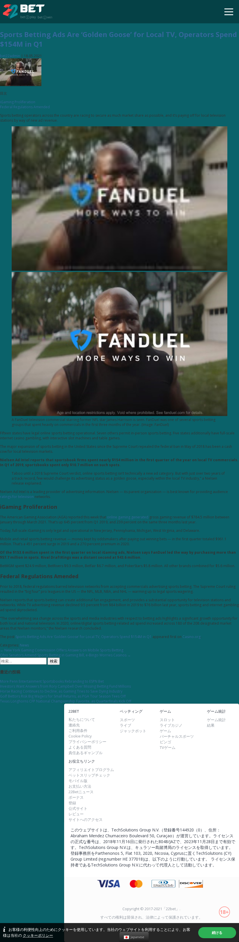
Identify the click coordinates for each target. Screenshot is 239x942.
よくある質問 (79, 747)
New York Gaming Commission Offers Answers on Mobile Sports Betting (61, 650)
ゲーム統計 (216, 720)
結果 (211, 725)
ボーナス (76, 797)
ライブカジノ (171, 725)
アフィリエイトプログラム (91, 770)
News (24, 645)
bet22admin (10, 55)
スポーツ (127, 720)
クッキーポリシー (38, 935)
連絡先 (74, 725)
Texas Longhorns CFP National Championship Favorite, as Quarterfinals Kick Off (65, 701)
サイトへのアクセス (85, 819)
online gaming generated (127, 517)
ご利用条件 (77, 730)
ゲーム (165, 731)
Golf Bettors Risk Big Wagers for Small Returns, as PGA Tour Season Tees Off (63, 696)
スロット (167, 720)
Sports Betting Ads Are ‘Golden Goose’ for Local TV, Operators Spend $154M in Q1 (83, 636)
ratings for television (17, 496)
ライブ (125, 725)
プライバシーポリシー (87, 742)
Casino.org (191, 636)
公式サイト (77, 808)
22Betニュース (81, 792)
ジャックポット (133, 731)
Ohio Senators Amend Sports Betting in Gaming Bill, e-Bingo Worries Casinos (65, 655)
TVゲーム (167, 747)
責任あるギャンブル (85, 753)
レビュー (76, 814)
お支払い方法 (79, 786)
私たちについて (81, 719)
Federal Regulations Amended (25, 106)
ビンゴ (165, 742)
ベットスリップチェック (89, 775)
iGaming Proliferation (17, 101)
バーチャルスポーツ (177, 736)
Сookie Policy (80, 736)
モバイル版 (77, 781)
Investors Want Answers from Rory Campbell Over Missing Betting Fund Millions (65, 686)
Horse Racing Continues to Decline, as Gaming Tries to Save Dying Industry (61, 691)
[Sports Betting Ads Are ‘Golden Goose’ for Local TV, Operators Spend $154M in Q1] (20, 84)
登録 (72, 803)
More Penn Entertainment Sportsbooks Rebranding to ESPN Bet (52, 681)
